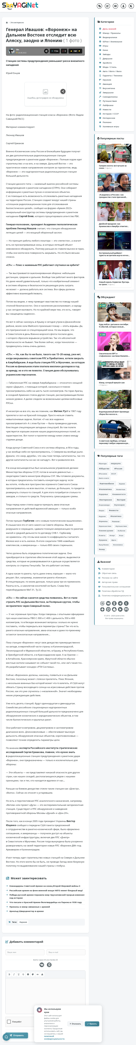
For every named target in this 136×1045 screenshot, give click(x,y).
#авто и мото (104, 478)
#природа (116, 521)
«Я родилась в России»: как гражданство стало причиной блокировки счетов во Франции (113, 196)
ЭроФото (107, 62)
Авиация (107, 84)
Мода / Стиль (109, 67)
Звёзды (106, 54)
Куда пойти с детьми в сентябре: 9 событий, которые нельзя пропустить (114, 325)
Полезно (107, 122)
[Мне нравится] (71, 51)
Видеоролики (110, 37)
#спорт (112, 535)
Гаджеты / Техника (112, 75)
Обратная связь (108, 573)
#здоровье (103, 494)
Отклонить (76, 1024)
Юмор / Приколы (112, 33)
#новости (113, 510)
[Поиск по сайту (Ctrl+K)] (6, 1037)
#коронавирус (104, 505)
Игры (105, 45)
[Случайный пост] (99, 6)
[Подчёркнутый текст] (18, 974)
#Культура (103, 464)
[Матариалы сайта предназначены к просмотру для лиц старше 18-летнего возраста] (102, 603)
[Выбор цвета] (32, 974)
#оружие (102, 516)
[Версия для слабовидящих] (115, 6)
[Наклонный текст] (14, 974)
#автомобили (107, 483)
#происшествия (105, 526)
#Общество (104, 468)
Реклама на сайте (109, 578)
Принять (93, 1024)
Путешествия (110, 101)
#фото (113, 540)
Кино (105, 50)
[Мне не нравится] (79, 51)
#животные (120, 489)
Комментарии (108, 568)
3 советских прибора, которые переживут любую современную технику (113, 442)
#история (121, 500)
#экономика (118, 545)
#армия (23, 922)
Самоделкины (110, 96)
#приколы (103, 521)
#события (121, 531)
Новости (107, 109)
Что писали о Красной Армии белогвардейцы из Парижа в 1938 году (45, 902)
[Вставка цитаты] (37, 974)
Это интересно (17, 22)
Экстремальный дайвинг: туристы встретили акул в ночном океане (114, 254)
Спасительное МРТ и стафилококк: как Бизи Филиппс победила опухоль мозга (114, 354)
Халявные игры (111, 126)
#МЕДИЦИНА (116, 464)
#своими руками (106, 531)
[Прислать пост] (107, 6)
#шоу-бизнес (104, 545)
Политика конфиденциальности (116, 595)
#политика (115, 516)
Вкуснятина (109, 88)
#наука (101, 510)
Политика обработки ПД (112, 591)
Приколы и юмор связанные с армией (29, 906)
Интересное (109, 118)
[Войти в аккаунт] (123, 6)
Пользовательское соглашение (115, 586)
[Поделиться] (46, 51)
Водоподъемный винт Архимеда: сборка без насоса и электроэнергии (114, 413)
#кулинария (119, 505)
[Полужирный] (9, 974)
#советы (102, 535)
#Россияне (103, 474)
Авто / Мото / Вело (112, 71)
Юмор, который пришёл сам (112, 383)
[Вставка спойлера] (42, 974)
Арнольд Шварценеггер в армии (26, 911)
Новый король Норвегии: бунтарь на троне (114, 283)
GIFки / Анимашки (112, 41)
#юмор (102, 549)
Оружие (107, 79)
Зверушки (108, 92)
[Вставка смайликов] (28, 974)
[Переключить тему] (131, 6)
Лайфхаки (108, 105)
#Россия (118, 468)
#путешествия (121, 526)
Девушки (107, 58)
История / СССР (111, 113)
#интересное (105, 499)
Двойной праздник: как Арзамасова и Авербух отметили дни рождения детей (114, 225)
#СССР (113, 474)
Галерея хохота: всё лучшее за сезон (113, 167)
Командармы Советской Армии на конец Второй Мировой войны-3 (44, 886)
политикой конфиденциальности (54, 1037)
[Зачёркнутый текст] (23, 974)
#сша (121, 535)
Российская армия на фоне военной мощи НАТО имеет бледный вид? (46, 890)
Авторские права (109, 582)
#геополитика (105, 489)
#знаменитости (119, 494)
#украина (103, 540)
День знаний (109, 28)
